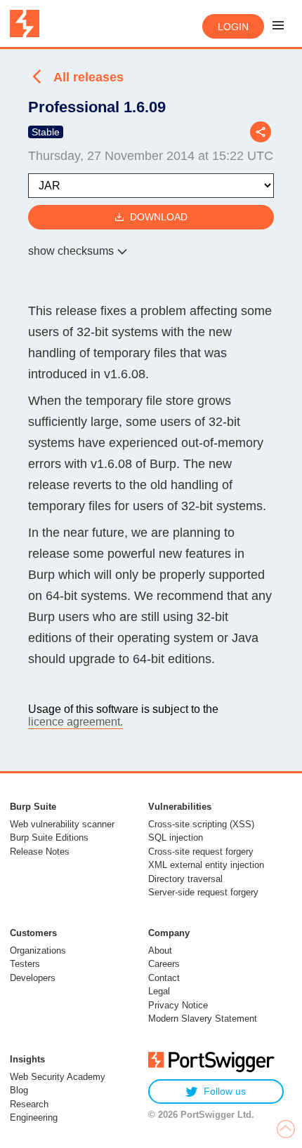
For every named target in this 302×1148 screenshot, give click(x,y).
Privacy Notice (178, 1005)
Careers (164, 964)
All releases (88, 77)
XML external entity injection (206, 865)
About (160, 950)
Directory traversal (185, 879)
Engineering (34, 1117)
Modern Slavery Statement (202, 1018)
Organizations (38, 950)
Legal (159, 991)
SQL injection (175, 837)
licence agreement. (75, 722)
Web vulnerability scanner (62, 824)
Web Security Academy (57, 1077)
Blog (19, 1090)
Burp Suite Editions (49, 837)
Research (29, 1104)
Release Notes (40, 851)
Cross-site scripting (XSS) (201, 824)
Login (233, 26)
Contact (164, 978)
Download (159, 216)
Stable (46, 132)
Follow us (225, 1091)
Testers (25, 964)
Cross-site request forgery (201, 851)
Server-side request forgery (203, 892)
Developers (32, 978)
